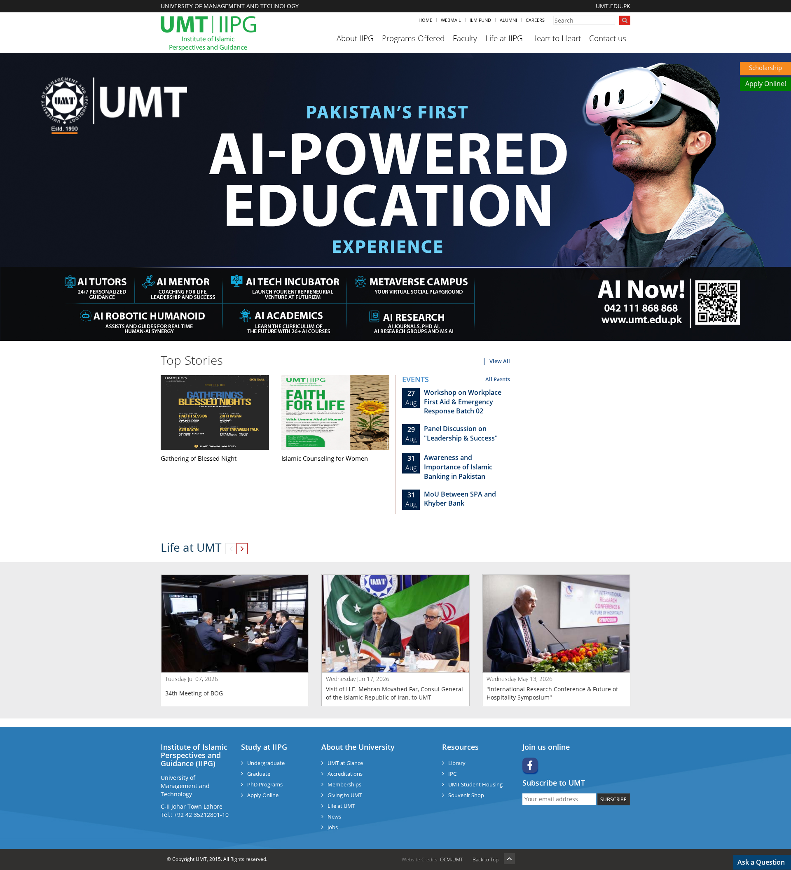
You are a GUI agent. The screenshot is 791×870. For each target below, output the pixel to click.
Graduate (258, 773)
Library (457, 763)
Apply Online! (765, 83)
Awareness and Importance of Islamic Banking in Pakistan (458, 467)
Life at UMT (341, 805)
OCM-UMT (451, 859)
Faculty (465, 38)
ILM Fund (480, 20)
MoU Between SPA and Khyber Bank (460, 499)
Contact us (607, 38)
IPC (452, 773)
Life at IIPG (504, 38)
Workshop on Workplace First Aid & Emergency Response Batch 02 (462, 402)
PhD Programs (265, 784)
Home (425, 20)
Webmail (451, 20)
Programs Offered (413, 38)
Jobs (333, 827)
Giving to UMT (345, 795)
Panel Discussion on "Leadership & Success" (461, 433)
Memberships (344, 784)
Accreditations (345, 773)
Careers (535, 20)
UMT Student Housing (475, 784)
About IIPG (355, 38)
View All (499, 361)
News (334, 816)
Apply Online (262, 795)
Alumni (508, 20)
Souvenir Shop (466, 795)
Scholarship (765, 67)
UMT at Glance (345, 763)
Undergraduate (266, 763)
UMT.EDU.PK (613, 6)
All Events (497, 379)
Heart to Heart (556, 38)
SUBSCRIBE (613, 799)
